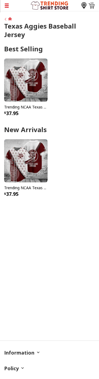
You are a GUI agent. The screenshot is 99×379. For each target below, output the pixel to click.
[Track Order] (83, 5)
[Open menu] (15, 5)
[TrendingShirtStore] (8, 18)
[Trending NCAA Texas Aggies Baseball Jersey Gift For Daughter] (26, 80)
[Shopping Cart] (91, 5)
